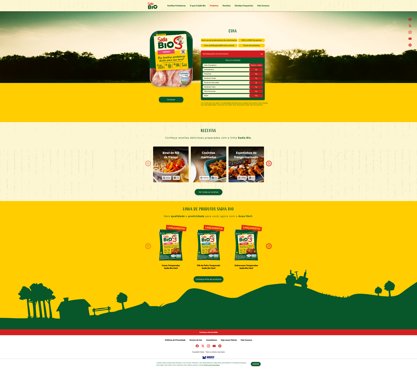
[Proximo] (269, 163)
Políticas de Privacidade (175, 340)
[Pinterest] (410, 45)
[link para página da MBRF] (208, 356)
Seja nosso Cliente (229, 340)
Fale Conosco (246, 340)
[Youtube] (410, 38)
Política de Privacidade (212, 365)
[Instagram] (410, 32)
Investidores (211, 340)
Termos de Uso (195, 340)
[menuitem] (176, 5)
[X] (410, 25)
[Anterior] (148, 163)
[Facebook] (410, 19)
